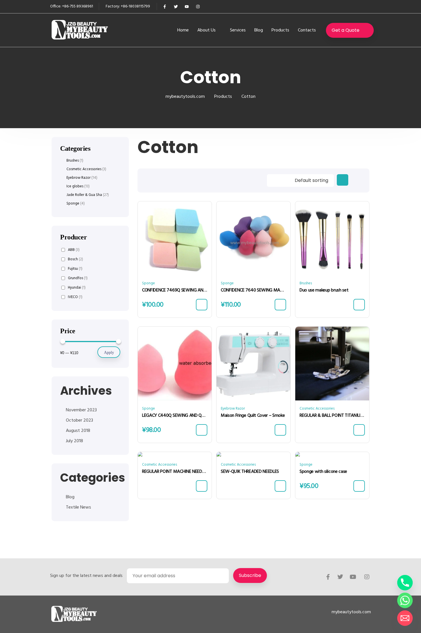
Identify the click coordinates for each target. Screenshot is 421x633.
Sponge (148, 283)
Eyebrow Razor (233, 409)
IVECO (75, 297)
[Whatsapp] (405, 600)
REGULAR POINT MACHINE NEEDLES (174, 471)
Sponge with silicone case (323, 471)
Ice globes (74, 186)
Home (183, 30)
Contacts (307, 30)
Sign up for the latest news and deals (86, 576)
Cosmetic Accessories (317, 409)
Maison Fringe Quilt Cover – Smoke (253, 415)
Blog (258, 30)
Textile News (78, 507)
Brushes (306, 283)
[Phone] (405, 582)
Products (280, 30)
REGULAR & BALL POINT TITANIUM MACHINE (332, 415)
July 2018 (74, 441)
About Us (206, 30)
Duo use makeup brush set (324, 290)
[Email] (405, 618)
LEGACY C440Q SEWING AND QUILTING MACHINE (174, 415)
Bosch (75, 259)
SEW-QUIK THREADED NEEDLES (250, 471)
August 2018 (78, 430)
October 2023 (79, 420)
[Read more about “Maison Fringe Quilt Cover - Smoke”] (280, 430)
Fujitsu (75, 268)
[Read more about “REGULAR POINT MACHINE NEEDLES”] (201, 486)
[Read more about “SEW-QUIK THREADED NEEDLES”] (280, 486)
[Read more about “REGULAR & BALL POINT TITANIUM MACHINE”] (359, 430)
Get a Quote (345, 30)
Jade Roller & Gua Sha (84, 195)
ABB (74, 250)
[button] (201, 304)
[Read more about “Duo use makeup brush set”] (359, 304)
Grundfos (78, 278)
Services (238, 30)
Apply (109, 352)
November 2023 (81, 410)
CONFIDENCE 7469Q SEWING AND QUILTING (174, 290)
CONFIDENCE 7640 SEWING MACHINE (253, 290)
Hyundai (77, 287)
